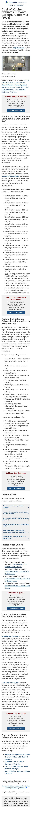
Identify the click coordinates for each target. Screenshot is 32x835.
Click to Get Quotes (16, 313)
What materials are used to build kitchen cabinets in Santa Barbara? (14, 531)
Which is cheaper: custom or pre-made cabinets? (16, 525)
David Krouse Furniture (10, 636)
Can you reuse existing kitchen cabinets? (13, 506)
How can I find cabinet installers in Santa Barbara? (14, 537)
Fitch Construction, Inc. (10, 683)
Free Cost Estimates (16, 110)
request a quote (18, 48)
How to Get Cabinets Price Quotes (17, 754)
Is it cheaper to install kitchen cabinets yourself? (16, 519)
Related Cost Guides (17, 87)
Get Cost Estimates (16, 488)
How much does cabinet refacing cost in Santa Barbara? (15, 512)
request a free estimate (10, 176)
